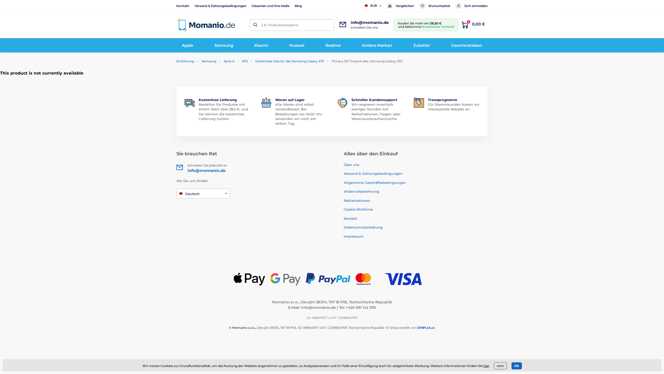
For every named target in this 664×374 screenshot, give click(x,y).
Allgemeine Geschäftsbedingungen (375, 183)
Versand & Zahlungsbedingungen (220, 6)
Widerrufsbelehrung (361, 191)
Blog (298, 6)
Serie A (229, 61)
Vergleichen (405, 6)
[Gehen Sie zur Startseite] (206, 25)
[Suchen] (255, 25)
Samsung (209, 61)
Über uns (351, 165)
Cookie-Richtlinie (358, 209)
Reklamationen (357, 200)
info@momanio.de (318, 307)
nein (500, 366)
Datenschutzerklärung (363, 227)
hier (486, 366)
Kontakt (182, 6)
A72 (245, 61)
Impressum (354, 236)
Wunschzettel (439, 6)
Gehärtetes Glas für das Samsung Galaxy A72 (289, 61)
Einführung (185, 61)
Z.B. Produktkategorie (279, 25)
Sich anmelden (476, 6)
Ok (516, 366)
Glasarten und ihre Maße (270, 6)
